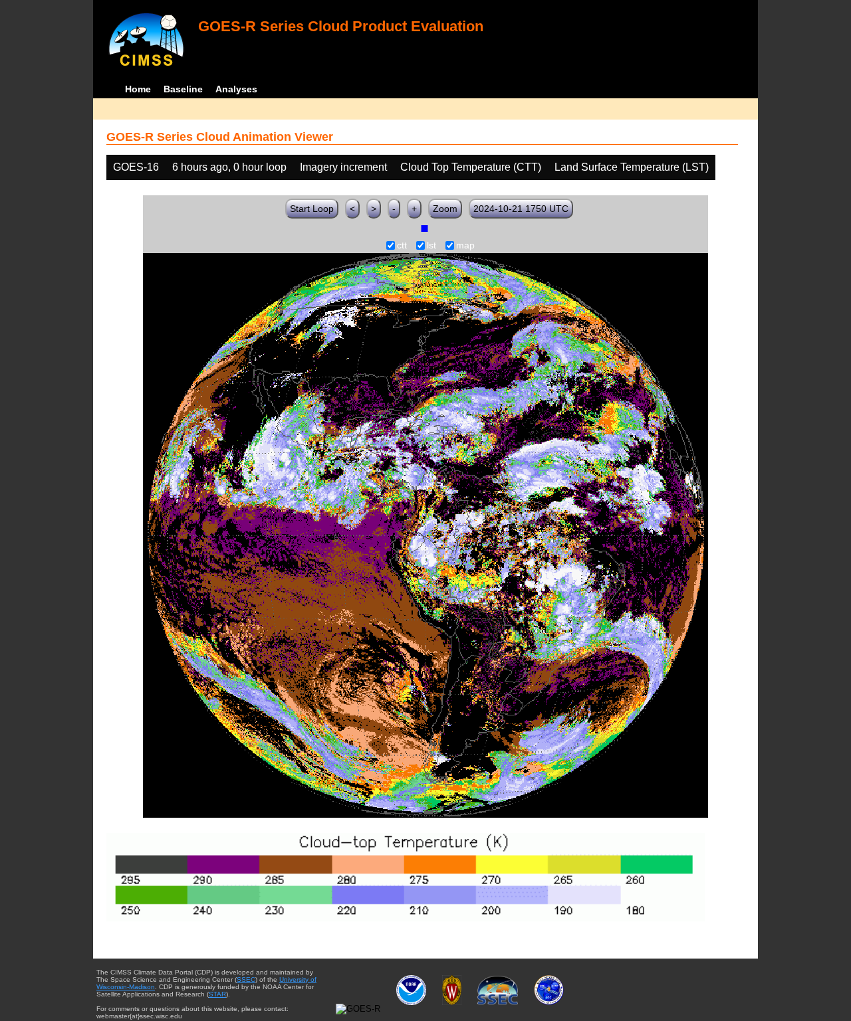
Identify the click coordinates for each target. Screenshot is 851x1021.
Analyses (236, 89)
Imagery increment (343, 167)
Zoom (445, 208)
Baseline (183, 89)
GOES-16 (136, 167)
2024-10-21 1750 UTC (520, 208)
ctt (402, 245)
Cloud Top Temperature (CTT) (470, 167)
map (465, 245)
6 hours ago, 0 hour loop (229, 167)
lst (431, 245)
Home (138, 89)
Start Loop (312, 208)
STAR (217, 994)
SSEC (246, 979)
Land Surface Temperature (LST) (631, 167)
